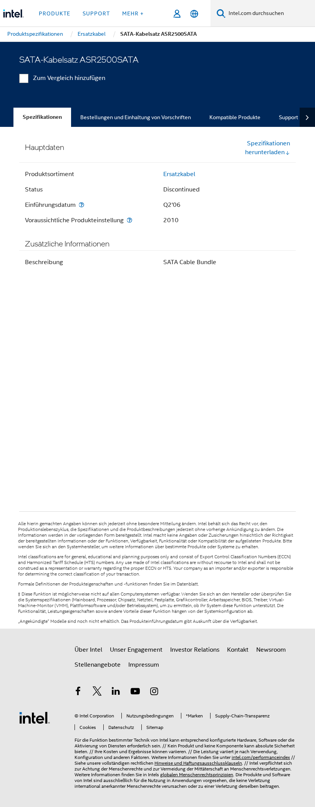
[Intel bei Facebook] (78, 692)
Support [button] (96, 13)
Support (288, 117)
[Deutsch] (194, 13)
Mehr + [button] (133, 13)
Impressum (143, 665)
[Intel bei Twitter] (97, 692)
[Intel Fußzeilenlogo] (34, 717)
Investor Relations (194, 650)
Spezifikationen (42, 117)
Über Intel (88, 650)
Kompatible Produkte (234, 117)
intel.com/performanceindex (261, 757)
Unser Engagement (136, 650)
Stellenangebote (98, 665)
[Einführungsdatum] (81, 204)
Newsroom (271, 650)
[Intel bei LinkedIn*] (116, 692)
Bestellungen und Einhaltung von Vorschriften (135, 117)
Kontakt (238, 650)
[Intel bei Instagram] (154, 692)
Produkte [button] (54, 13)
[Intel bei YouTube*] (135, 692)
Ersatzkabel (179, 174)
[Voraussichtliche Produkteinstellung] (129, 220)
